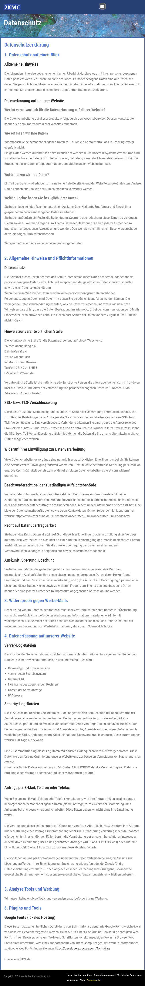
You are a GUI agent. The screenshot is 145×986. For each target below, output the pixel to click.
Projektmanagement (104, 975)
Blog (82, 979)
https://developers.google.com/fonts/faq (82, 948)
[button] (102, 6)
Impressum (72, 979)
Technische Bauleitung (129, 975)
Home (69, 975)
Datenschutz (93, 979)
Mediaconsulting (83, 975)
